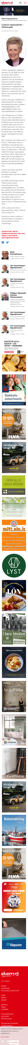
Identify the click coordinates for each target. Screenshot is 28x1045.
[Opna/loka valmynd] (25, 3)
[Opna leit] (20, 3)
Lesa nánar (5, 1037)
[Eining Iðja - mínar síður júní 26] (14, 535)
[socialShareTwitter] (7, 242)
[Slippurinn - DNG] (14, 934)
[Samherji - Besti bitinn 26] (14, 663)
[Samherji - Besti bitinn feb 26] (14, 10)
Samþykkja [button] (14, 1042)
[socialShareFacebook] (3, 242)
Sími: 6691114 (5, 981)
